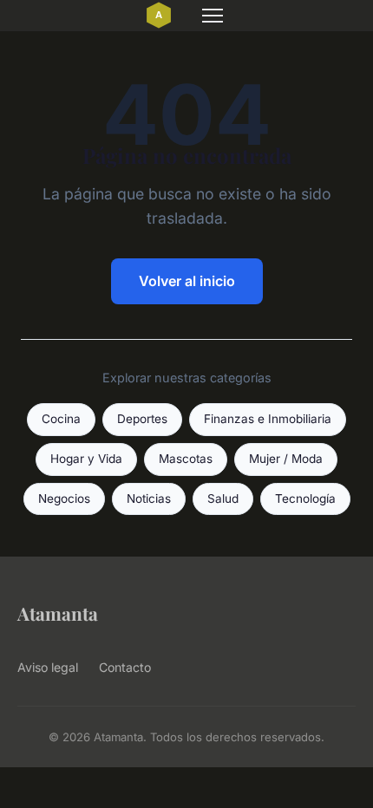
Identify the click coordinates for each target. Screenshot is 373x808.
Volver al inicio (187, 281)
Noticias (149, 498)
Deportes (142, 419)
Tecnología (305, 498)
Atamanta (57, 613)
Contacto (125, 667)
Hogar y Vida (86, 459)
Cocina (61, 419)
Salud (223, 498)
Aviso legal (47, 667)
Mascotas (186, 459)
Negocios (64, 498)
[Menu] (212, 15)
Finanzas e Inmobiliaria (267, 419)
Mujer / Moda (286, 459)
